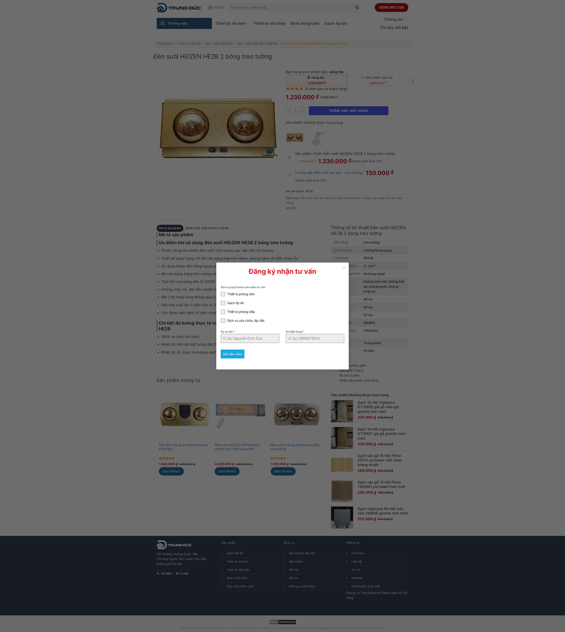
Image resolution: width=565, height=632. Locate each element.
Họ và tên (228, 331)
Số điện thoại (295, 331)
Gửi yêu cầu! (232, 354)
